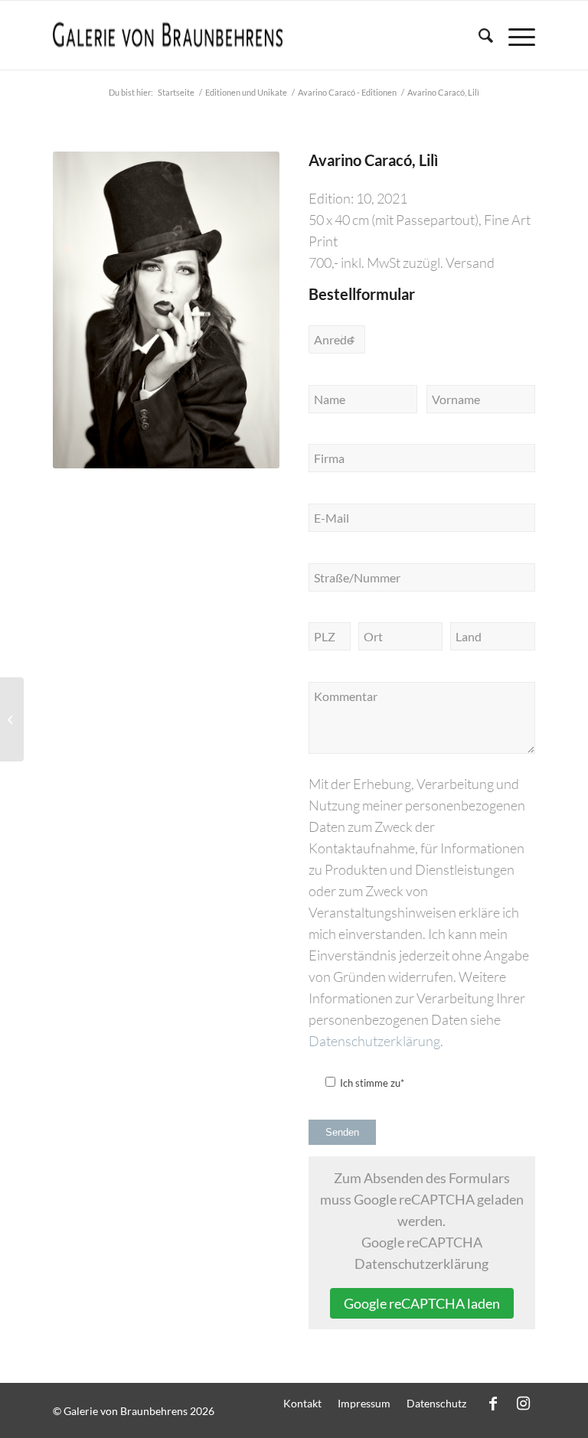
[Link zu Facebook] (493, 1402)
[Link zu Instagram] (523, 1402)
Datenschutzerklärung (374, 1040)
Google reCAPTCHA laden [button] (422, 1303)
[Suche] (478, 35)
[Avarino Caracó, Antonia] (12, 719)
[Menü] (514, 35)
